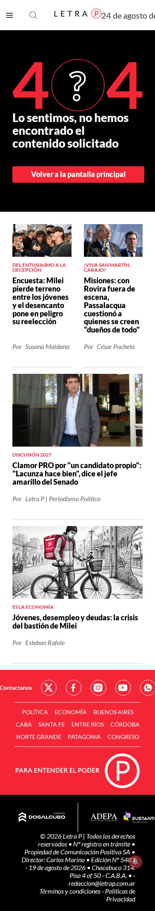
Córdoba (125, 724)
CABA (24, 724)
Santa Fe (51, 724)
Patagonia (84, 736)
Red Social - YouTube (123, 687)
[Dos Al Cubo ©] (42, 817)
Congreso (123, 736)
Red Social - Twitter (48, 687)
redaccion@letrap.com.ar (102, 883)
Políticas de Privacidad (120, 895)
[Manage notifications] (135, 861)
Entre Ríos (88, 724)
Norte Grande (38, 736)
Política (35, 711)
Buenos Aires (113, 711)
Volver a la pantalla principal (78, 174)
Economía (71, 711)
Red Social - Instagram (98, 687)
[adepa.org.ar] (104, 818)
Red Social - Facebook (73, 687)
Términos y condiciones (70, 891)
